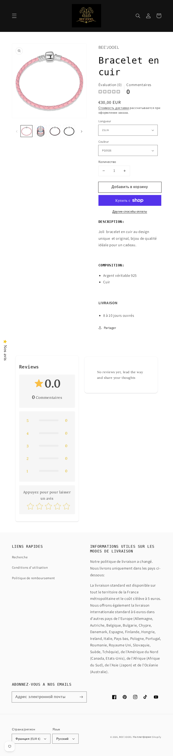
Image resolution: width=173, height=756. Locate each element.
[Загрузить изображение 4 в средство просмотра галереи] (69, 131)
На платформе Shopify (147, 736)
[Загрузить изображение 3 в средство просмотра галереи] (55, 131)
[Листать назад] (17, 131)
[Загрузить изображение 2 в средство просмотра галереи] (40, 131)
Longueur (104, 121)
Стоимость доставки (113, 108)
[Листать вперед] (81, 131)
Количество (107, 162)
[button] (14, 16)
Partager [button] (110, 328)
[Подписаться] (81, 697)
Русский (62, 739)
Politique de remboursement (33, 578)
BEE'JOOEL (125, 736)
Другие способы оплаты (129, 211)
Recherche (20, 557)
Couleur (103, 142)
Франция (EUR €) (28, 739)
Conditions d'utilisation (30, 567)
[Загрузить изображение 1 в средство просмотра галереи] (26, 131)
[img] (109, 92)
